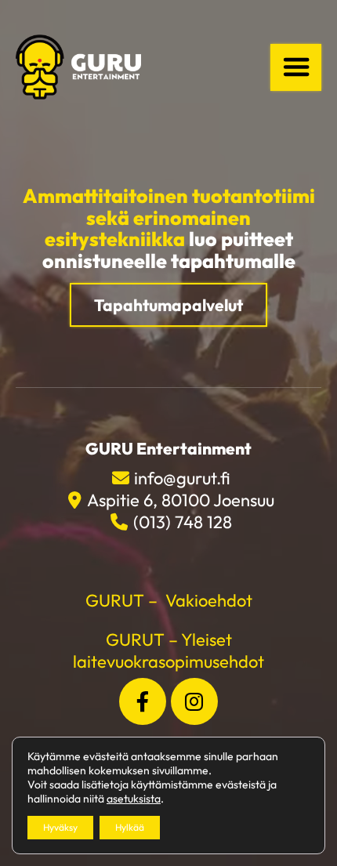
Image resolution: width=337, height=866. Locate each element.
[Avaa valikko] (295, 67)
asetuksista (134, 799)
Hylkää (129, 827)
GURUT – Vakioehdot (168, 600)
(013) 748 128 (182, 522)
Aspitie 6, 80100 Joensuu (180, 500)
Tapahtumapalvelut (168, 305)
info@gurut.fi (182, 478)
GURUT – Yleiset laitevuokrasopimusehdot (168, 650)
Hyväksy (60, 827)
